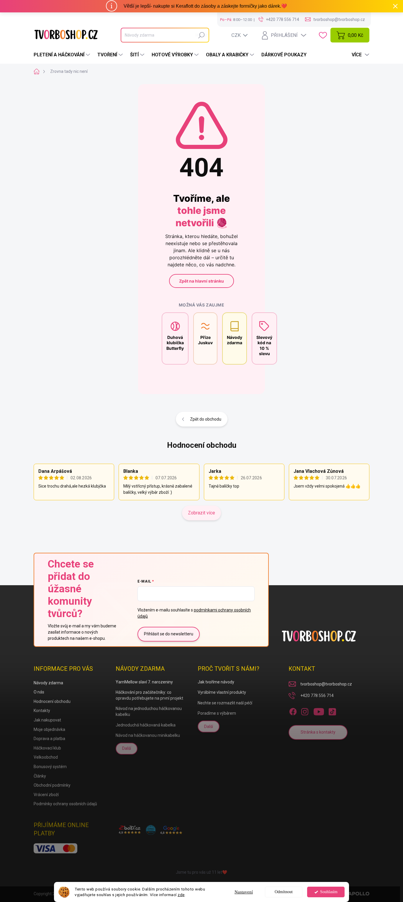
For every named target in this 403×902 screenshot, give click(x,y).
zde (181, 894)
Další (126, 748)
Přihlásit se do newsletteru (168, 634)
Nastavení (244, 892)
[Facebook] (293, 710)
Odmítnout (284, 892)
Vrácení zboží (46, 794)
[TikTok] (332, 710)
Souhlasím (329, 892)
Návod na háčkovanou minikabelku (148, 735)
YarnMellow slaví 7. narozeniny (144, 682)
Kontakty (42, 710)
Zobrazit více (201, 513)
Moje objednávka (49, 729)
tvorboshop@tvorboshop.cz (326, 684)
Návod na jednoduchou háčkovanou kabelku (149, 711)
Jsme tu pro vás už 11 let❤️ (201, 872)
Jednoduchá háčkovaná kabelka (146, 725)
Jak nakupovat (47, 720)
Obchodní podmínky (52, 785)
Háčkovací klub (47, 748)
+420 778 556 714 (317, 695)
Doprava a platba (49, 738)
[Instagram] (304, 710)
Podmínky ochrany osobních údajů (65, 803)
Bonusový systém (50, 766)
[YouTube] (318, 710)
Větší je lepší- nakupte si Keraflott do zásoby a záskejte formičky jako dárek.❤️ (205, 6)
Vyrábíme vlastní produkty (222, 692)
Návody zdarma (48, 682)
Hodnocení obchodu (201, 445)
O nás (39, 692)
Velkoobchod (46, 757)
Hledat (202, 35)
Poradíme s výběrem (217, 713)
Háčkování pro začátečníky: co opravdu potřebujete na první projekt (149, 695)
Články (40, 776)
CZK (236, 35)
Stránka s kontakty (318, 732)
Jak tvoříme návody (216, 682)
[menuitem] (62, 55)
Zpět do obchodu (205, 419)
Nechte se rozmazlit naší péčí (225, 703)
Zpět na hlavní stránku (201, 280)
